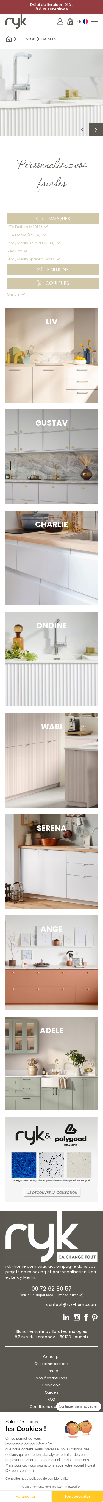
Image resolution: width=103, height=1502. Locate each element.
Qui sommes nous (51, 1363)
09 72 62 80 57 (52, 1288)
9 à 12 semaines (51, 9)
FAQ (51, 1399)
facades (48, 39)
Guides (51, 1392)
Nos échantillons (51, 1378)
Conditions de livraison (52, 1406)
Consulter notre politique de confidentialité (37, 1479)
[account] (60, 21)
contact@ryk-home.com (72, 1304)
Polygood (51, 1385)
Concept (51, 1356)
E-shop (29, 39)
